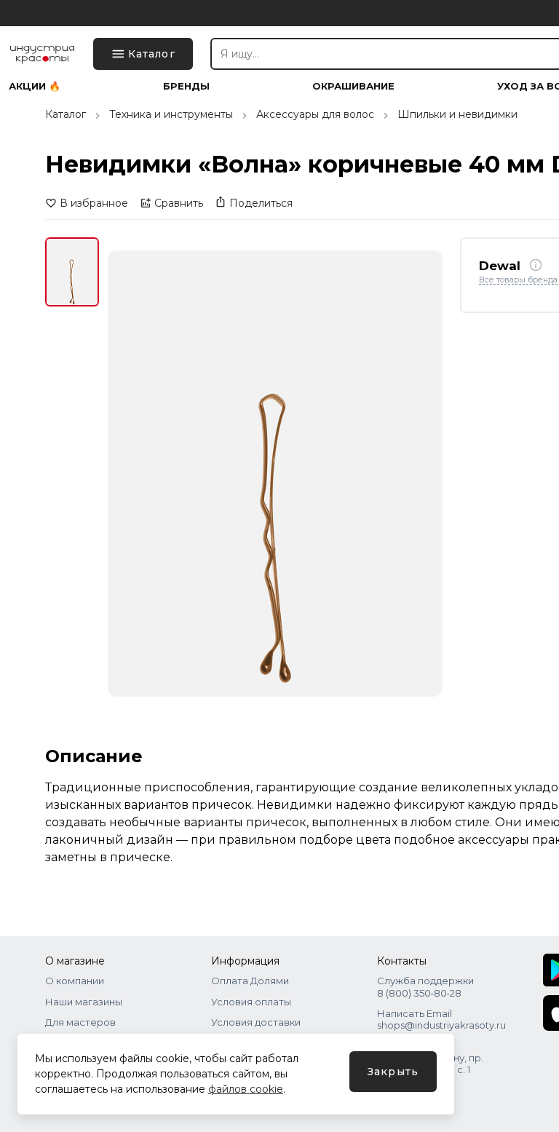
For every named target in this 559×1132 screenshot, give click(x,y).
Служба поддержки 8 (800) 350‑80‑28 (425, 986)
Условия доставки (256, 1022)
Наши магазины (83, 1002)
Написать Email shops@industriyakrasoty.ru (441, 1019)
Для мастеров (80, 1022)
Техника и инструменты (171, 114)
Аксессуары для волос (315, 114)
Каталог (65, 114)
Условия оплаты (251, 1002)
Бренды (186, 86)
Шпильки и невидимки (457, 114)
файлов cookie (245, 1089)
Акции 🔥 (34, 86)
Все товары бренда (518, 280)
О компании (74, 980)
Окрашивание (353, 86)
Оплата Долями (250, 980)
